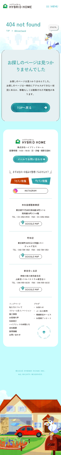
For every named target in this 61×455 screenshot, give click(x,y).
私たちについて (15, 307)
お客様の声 (14, 317)
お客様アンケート (43, 318)
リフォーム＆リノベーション (20, 311)
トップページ (14, 304)
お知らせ (40, 307)
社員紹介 (13, 321)
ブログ (37, 304)
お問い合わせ (14, 335)
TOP (8, 31)
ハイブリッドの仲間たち (19, 324)
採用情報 (13, 331)
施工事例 (13, 314)
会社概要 (13, 328)
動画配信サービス (43, 314)
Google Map (32, 223)
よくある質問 (42, 311)
